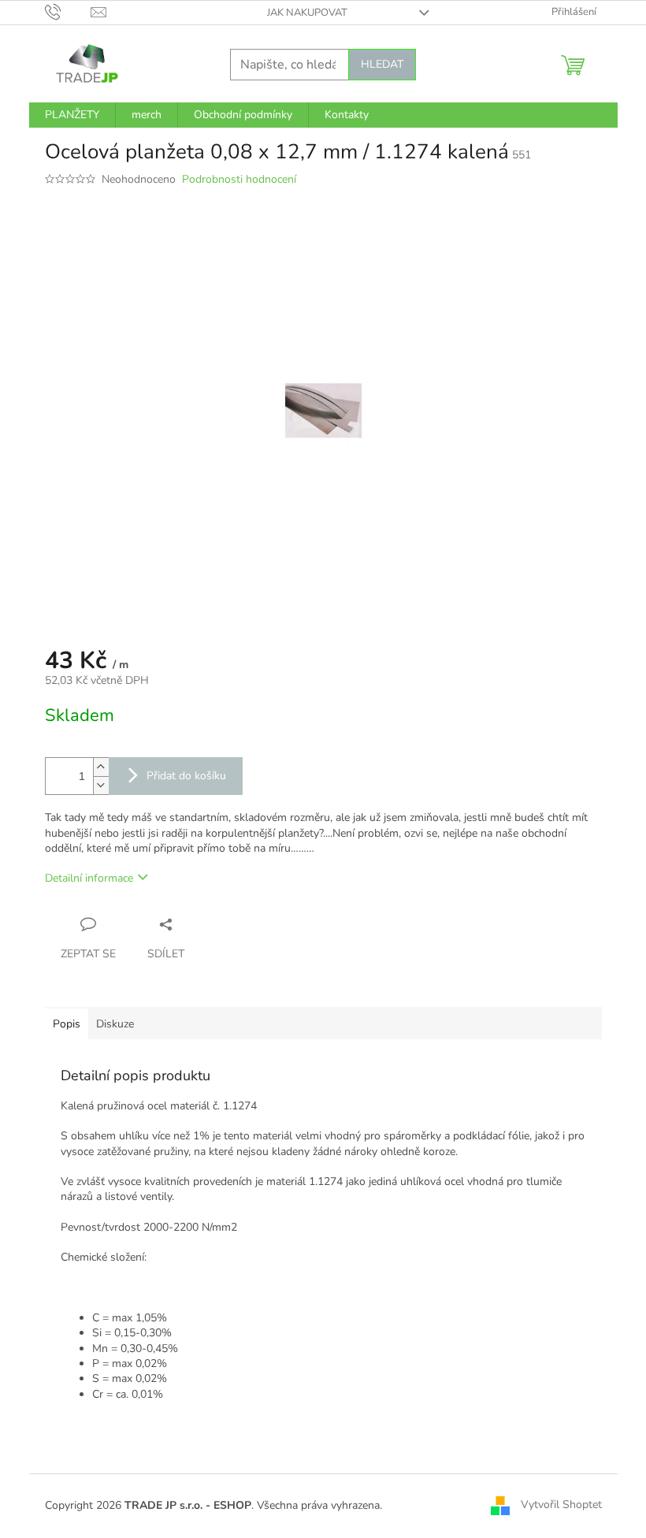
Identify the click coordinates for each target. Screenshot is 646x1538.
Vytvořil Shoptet (561, 1504)
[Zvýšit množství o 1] (101, 767)
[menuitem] (72, 115)
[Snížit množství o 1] (101, 785)
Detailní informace (89, 878)
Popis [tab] (66, 1023)
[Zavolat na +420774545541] (68, 12)
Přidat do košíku (186, 775)
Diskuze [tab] (115, 1023)
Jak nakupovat (307, 13)
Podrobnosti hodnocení (239, 179)
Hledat (382, 64)
